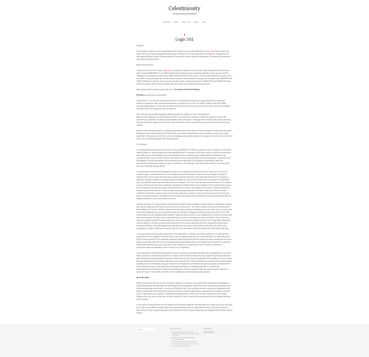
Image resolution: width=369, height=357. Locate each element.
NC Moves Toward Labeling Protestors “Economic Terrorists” (183, 338)
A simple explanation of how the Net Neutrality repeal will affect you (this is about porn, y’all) (185, 333)
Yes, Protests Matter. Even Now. (181, 346)
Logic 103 (176, 54)
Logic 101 (210, 51)
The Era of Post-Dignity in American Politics (184, 341)
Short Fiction (186, 22)
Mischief (196, 22)
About (204, 22)
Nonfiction (166, 22)
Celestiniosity (184, 8)
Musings (176, 22)
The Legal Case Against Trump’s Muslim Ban (185, 344)
